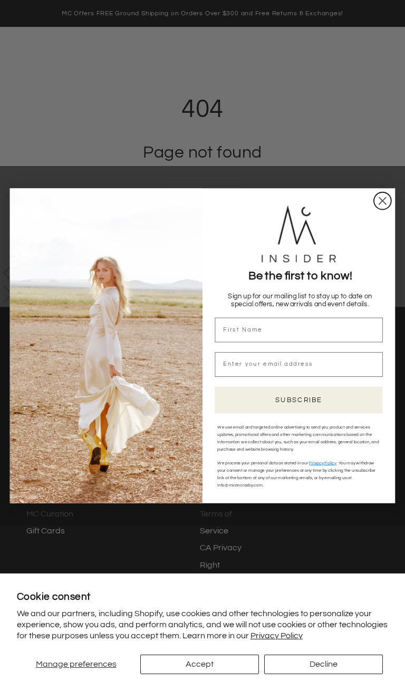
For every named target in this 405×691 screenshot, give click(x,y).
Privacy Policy (276, 635)
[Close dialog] (382, 200)
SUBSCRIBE (298, 399)
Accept (200, 664)
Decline (324, 664)
